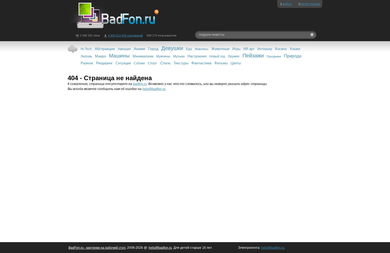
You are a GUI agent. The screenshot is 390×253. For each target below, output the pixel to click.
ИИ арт (248, 49)
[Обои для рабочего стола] (114, 28)
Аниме (139, 49)
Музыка (179, 56)
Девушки (172, 48)
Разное (87, 63)
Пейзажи (253, 55)
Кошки (295, 49)
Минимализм (143, 56)
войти (287, 4)
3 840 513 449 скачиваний (125, 35)
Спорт (152, 63)
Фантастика (201, 63)
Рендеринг (104, 63)
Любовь (86, 56)
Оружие (234, 56)
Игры (236, 49)
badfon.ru (140, 84)
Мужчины (163, 56)
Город (153, 49)
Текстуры (181, 63)
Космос (281, 49)
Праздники (274, 56)
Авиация (124, 49)
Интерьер (264, 49)
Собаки (139, 63)
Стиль (165, 63)
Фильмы (221, 63)
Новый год (217, 56)
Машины (119, 55)
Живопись (202, 49)
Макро (100, 56)
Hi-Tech (86, 49)
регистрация (310, 4)
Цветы (236, 63)
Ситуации (123, 63)
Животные (220, 49)
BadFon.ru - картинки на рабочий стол (96, 248)
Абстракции (105, 49)
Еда (189, 49)
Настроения (197, 56)
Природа (292, 56)
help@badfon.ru (154, 89)
